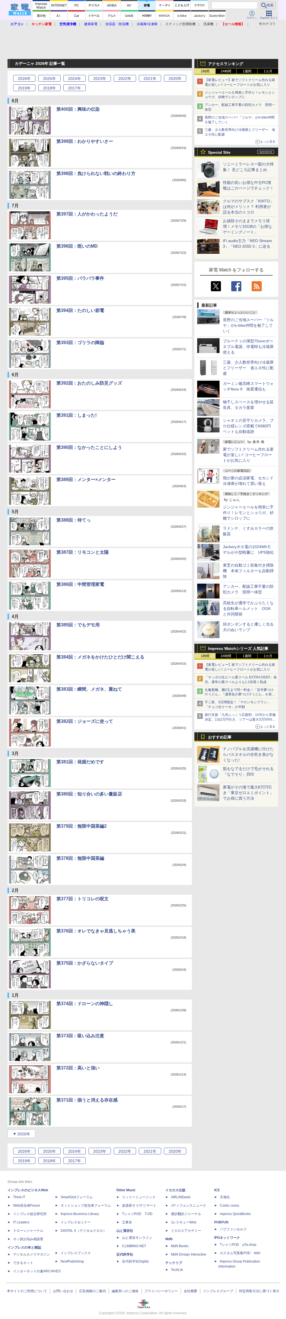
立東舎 (127, 1222)
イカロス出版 (175, 1190)
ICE (217, 1190)
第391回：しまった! (76, 415)
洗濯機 (208, 24)
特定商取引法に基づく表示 (259, 1291)
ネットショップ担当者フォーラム (86, 1205)
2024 (74, 78)
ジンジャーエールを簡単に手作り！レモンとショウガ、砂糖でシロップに (248, 512)
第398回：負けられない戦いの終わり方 (95, 173)
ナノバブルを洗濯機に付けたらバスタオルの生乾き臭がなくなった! (248, 754)
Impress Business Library (80, 1214)
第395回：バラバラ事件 (80, 278)
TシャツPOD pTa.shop (238, 1245)
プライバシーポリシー (161, 1291)
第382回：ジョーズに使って (84, 721)
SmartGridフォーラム (77, 1197)
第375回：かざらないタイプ (84, 963)
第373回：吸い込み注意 (80, 1035)
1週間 (247, 71)
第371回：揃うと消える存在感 (87, 1100)
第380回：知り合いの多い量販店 (89, 794)
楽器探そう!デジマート (139, 1205)
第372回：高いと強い (78, 1067)
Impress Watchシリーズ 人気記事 (238, 648)
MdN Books (180, 1246)
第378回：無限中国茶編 (80, 858)
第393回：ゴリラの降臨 (80, 342)
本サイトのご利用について (27, 1291)
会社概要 (190, 1291)
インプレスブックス (76, 1253)
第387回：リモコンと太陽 (82, 552)
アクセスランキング (225, 63)
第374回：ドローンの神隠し (84, 1003)
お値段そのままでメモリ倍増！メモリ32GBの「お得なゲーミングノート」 (247, 226)
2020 (175, 78)
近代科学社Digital (135, 1261)
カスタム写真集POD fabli (240, 1253)
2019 (24, 88)
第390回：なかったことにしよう (89, 447)
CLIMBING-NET (134, 1246)
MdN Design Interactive (188, 1254)
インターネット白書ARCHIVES (37, 1271)
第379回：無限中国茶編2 (81, 826)
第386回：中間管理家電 (80, 584)
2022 (124, 78)
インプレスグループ (218, 1291)
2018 (49, 88)
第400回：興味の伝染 (78, 109)
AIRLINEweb (180, 1197)
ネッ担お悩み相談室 (28, 1239)
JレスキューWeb (183, 1222)
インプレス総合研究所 (30, 1214)
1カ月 (268, 71)
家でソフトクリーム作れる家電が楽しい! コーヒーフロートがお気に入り (248, 455)
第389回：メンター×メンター (86, 479)
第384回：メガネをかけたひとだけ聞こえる (100, 657)
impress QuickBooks (235, 1214)
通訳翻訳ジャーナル (186, 1214)
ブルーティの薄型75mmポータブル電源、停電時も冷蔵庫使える (248, 346)
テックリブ (173, 1263)
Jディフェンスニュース (188, 1205)
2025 (49, 78)
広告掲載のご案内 (92, 1291)
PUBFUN (221, 1222)
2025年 (23, 1134)
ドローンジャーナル (28, 1231)
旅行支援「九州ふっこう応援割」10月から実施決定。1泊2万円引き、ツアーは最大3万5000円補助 (240, 719)
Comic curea (229, 1205)
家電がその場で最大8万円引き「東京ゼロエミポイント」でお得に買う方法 (248, 793)
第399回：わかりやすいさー (84, 141)
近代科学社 (124, 1254)
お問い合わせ (63, 1291)
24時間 (226, 71)
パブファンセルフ (233, 1229)
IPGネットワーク (227, 1238)
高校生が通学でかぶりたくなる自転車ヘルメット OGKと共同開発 (248, 608)
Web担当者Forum (26, 1205)
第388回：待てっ (73, 520)
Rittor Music (126, 1190)
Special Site (219, 152)
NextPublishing (72, 1261)
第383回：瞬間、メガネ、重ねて (89, 689)
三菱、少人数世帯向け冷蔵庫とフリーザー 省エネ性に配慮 (248, 368)
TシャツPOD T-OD (137, 1214)
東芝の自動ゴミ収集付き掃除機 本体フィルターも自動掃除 (248, 571)
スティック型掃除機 (180, 24)
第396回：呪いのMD (77, 246)
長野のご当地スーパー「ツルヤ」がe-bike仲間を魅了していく (248, 325)
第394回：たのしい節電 (80, 310)
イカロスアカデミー (186, 1231)
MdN (169, 1239)
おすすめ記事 (220, 737)
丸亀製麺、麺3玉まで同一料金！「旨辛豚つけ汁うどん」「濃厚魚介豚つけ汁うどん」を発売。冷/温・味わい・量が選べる (239, 694)
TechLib (177, 1270)
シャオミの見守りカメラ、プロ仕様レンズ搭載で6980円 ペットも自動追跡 (249, 426)
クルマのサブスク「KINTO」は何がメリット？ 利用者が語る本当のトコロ (248, 206)
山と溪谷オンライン (137, 1238)
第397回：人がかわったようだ (87, 214)
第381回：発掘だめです (80, 761)
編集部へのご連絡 (125, 1291)
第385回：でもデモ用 (78, 624)
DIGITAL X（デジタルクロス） (83, 1231)
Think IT (19, 1197)
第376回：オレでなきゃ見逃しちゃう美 (95, 931)
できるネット (23, 1263)
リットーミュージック (139, 1197)
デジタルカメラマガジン (31, 1254)
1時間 (205, 71)
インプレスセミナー (76, 1222)
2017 (74, 88)
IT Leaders (21, 1222)
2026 (24, 78)
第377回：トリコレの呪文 (82, 898)
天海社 (225, 1197)
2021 (150, 78)
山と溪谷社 (124, 1231)
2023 (99, 78)
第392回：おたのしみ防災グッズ (89, 383)
